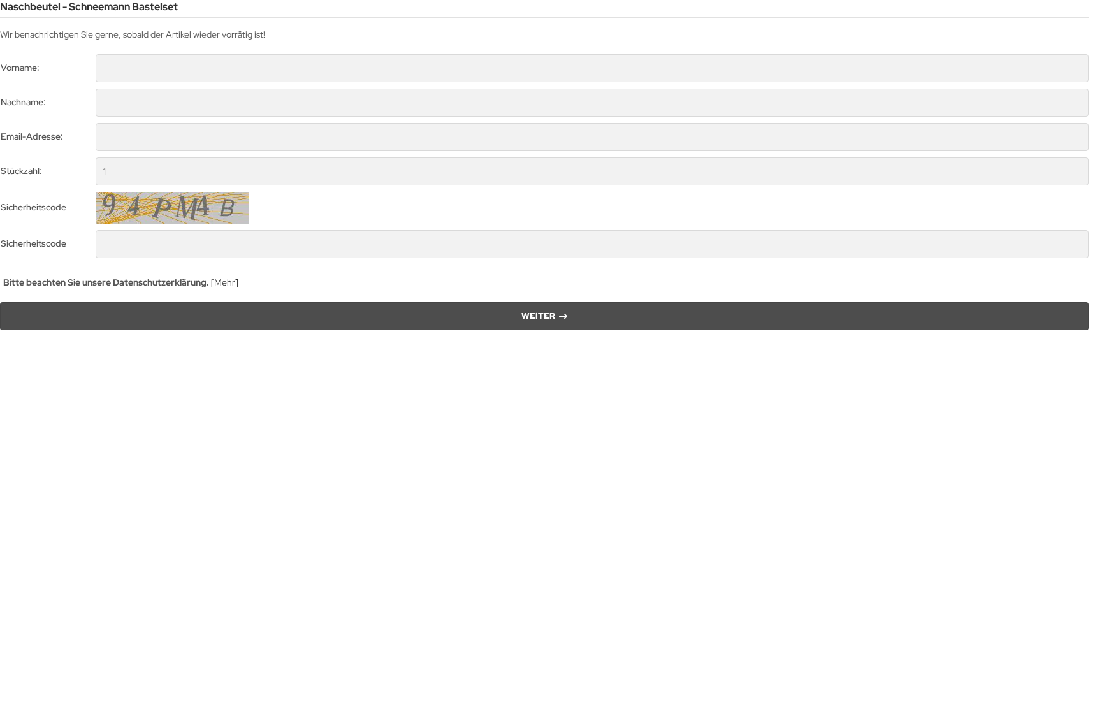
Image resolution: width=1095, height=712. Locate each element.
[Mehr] (224, 282)
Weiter (544, 316)
